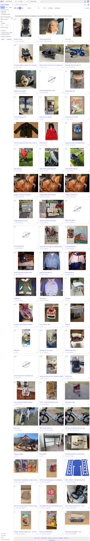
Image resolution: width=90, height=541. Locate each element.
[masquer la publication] (37, 41)
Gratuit (3, 23)
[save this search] (88, 5)
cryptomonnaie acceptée (7, 32)
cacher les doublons (6, 14)
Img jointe (4, 11)
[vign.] (17, 8)
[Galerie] (20, 8)
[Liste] (15, 8)
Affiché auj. (4, 13)
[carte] (22, 8)
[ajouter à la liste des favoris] (15, 41)
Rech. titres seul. (5, 9)
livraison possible (5, 34)
